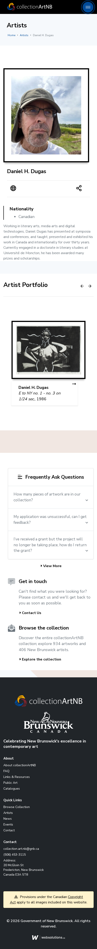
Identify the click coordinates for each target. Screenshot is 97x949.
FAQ (6, 771)
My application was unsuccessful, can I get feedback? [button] (50, 519)
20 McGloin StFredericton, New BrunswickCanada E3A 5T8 (23, 870)
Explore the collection (41, 659)
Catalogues (11, 788)
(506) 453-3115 (14, 854)
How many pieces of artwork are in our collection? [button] (47, 497)
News (7, 819)
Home (11, 35)
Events (8, 824)
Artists (24, 35)
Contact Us (31, 612)
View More (52, 566)
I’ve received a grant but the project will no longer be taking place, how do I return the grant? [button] (50, 545)
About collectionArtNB (19, 765)
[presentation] (82, 286)
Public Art (10, 783)
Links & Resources (16, 777)
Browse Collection (16, 807)
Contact (9, 830)
